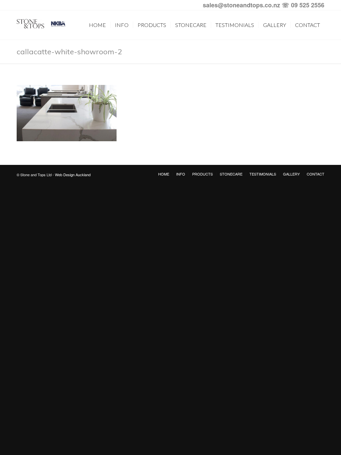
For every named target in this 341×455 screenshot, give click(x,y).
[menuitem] (97, 25)
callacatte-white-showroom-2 (69, 51)
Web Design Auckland (73, 174)
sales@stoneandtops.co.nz (241, 5)
